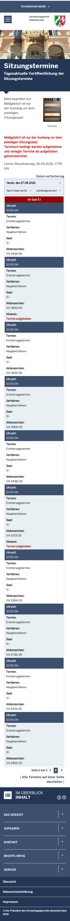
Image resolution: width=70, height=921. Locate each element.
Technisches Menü (33, 6)
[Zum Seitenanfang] (64, 797)
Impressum (10, 902)
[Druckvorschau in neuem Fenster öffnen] (58, 797)
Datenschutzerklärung (18, 892)
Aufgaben (11, 828)
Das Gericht (13, 814)
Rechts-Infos (14, 856)
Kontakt (11, 842)
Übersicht (9, 881)
